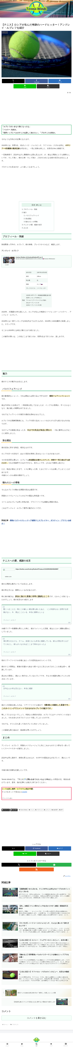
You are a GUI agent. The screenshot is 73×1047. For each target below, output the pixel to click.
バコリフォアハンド (32, 215)
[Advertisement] (36, 108)
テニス (32, 810)
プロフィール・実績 (30, 209)
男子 (62, 810)
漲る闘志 (28, 218)
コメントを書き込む (36, 1018)
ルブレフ (48, 810)
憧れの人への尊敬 (31, 221)
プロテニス (6, 810)
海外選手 (14, 810)
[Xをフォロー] (19, 865)
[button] (48, 86)
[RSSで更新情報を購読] (36, 869)
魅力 (25, 212)
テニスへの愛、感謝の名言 (32, 225)
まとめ (25, 228)
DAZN (24, 792)
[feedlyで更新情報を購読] (54, 865)
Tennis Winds (23, 810)
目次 (33, 205)
